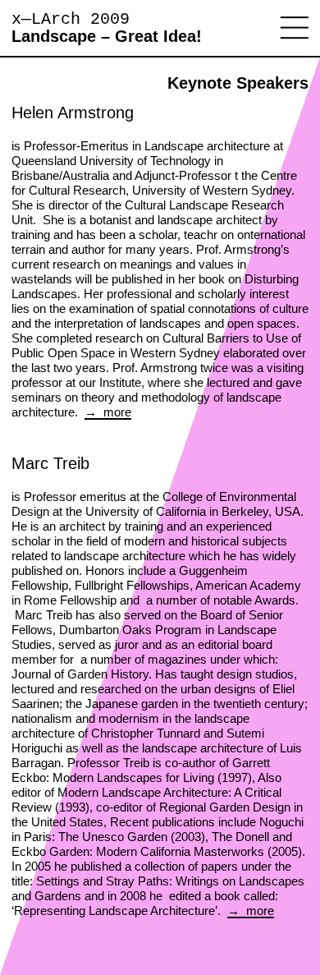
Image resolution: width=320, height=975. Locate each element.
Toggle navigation (295, 28)
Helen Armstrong (72, 112)
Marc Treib (50, 463)
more (115, 412)
